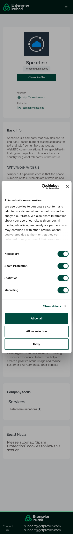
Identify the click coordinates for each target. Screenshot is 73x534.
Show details (52, 306)
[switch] (63, 266)
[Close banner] (67, 186)
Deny (36, 344)
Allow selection (36, 331)
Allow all (36, 318)
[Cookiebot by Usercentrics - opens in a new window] (43, 186)
